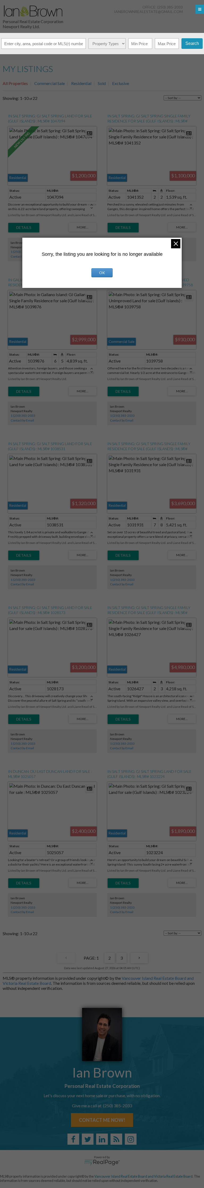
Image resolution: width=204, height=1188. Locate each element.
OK (102, 272)
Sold (102, 83)
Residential (81, 83)
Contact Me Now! (102, 1120)
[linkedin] (102, 1139)
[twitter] (88, 1139)
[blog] (116, 1139)
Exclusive (120, 83)
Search (192, 43)
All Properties (15, 83)
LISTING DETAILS (23, 227)
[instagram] (131, 1139)
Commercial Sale (49, 83)
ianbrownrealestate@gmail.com (148, 11)
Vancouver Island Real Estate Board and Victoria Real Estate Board (143, 1176)
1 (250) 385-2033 (23, 416)
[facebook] (73, 1139)
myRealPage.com (102, 1162)
